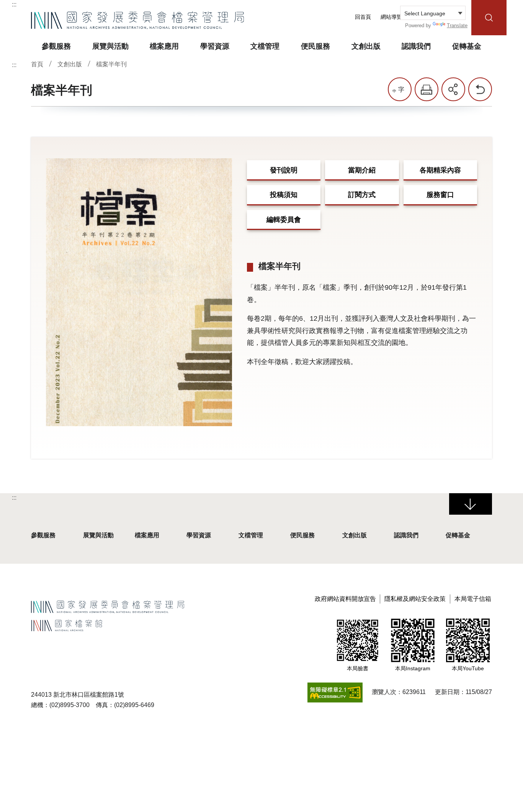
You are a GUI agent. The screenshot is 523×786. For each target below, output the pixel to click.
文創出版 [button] (366, 46)
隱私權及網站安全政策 (415, 599)
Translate (457, 25)
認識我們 (406, 535)
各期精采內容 (440, 170)
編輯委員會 (283, 219)
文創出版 (69, 64)
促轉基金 (458, 535)
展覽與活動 (98, 535)
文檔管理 (251, 535)
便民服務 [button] (315, 46)
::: (14, 4)
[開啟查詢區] (489, 17)
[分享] (453, 89)
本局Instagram (412, 668)
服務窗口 (440, 195)
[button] (426, 89)
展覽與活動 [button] (110, 46)
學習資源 (198, 535)
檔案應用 (147, 535)
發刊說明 (283, 170)
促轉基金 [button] (466, 46)
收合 (470, 504)
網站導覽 (391, 17)
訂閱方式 (362, 195)
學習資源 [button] (214, 46)
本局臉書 (357, 668)
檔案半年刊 (111, 64)
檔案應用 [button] (164, 46)
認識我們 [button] (416, 46)
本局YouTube (468, 668)
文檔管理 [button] (264, 46)
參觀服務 (43, 535)
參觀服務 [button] (56, 46)
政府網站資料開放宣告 (345, 599)
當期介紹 (362, 170)
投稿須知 (283, 195)
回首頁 (363, 17)
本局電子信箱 (472, 599)
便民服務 (302, 535)
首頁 (37, 64)
